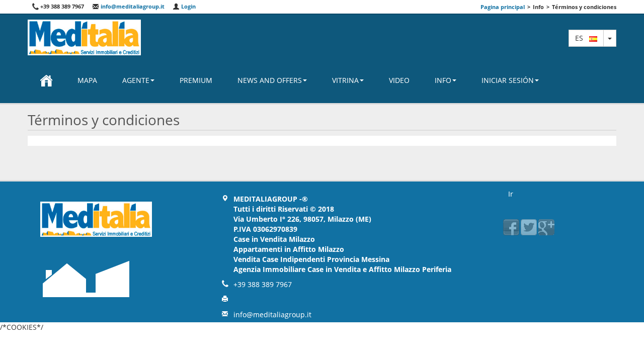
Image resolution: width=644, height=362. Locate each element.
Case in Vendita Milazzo (274, 239)
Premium (196, 80)
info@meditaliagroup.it (132, 6)
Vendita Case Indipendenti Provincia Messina (311, 259)
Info (443, 80)
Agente (135, 80)
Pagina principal (502, 7)
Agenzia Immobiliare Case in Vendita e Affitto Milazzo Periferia (342, 269)
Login (188, 6)
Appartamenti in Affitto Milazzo (288, 249)
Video (399, 80)
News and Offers (269, 80)
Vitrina (345, 80)
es (582, 38)
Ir (510, 194)
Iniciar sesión (507, 80)
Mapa (87, 80)
